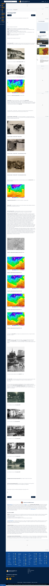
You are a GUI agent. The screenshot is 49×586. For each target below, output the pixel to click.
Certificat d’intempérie (31, 570)
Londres (19, 565)
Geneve (19, 559)
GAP (19, 557)
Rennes (40, 555)
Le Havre (19, 562)
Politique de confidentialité (27, 582)
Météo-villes (29, 571)
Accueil (7, 9)
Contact (43, 1)
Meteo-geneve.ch (10, 504)
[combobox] (10, 1)
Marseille (30, 555)
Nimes (29, 562)
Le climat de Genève (10, 520)
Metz (29, 556)
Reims (40, 553)
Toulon (40, 562)
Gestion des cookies (34, 582)
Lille (18, 563)
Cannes (9, 561)
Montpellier (30, 558)
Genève (25, 504)
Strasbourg (40, 560)
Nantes (30, 559)
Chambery (9, 562)
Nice (29, 561)
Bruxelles (9, 559)
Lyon (29, 553)
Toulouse (40, 563)
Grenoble (19, 560)
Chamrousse (10, 564)
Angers (9, 553)
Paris (29, 564)
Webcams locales (42, 45)
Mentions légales (19, 582)
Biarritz (9, 556)
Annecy (9, 555)
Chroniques (10, 9)
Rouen (40, 556)
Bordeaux (9, 558)
